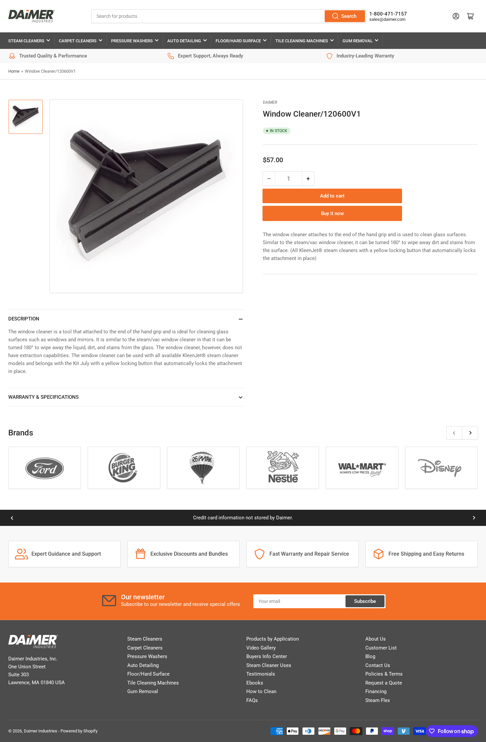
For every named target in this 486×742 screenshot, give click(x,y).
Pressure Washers (132, 40)
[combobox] (228, 16)
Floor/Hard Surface (238, 40)
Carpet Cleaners (78, 40)
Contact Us (377, 665)
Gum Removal (358, 40)
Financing (375, 691)
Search (348, 16)
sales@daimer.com (387, 19)
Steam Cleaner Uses (268, 665)
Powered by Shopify (79, 730)
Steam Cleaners (26, 40)
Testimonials (260, 674)
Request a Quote (383, 683)
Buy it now (332, 213)
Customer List (381, 648)
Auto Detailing (184, 40)
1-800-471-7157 (388, 14)
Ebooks (254, 683)
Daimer (270, 102)
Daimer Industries (40, 730)
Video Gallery (261, 648)
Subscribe (365, 601)
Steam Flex (377, 700)
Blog (370, 656)
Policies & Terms (384, 674)
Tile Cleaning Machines (301, 40)
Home (14, 71)
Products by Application (272, 639)
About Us (375, 639)
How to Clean (261, 691)
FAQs (252, 700)
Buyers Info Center (266, 656)
